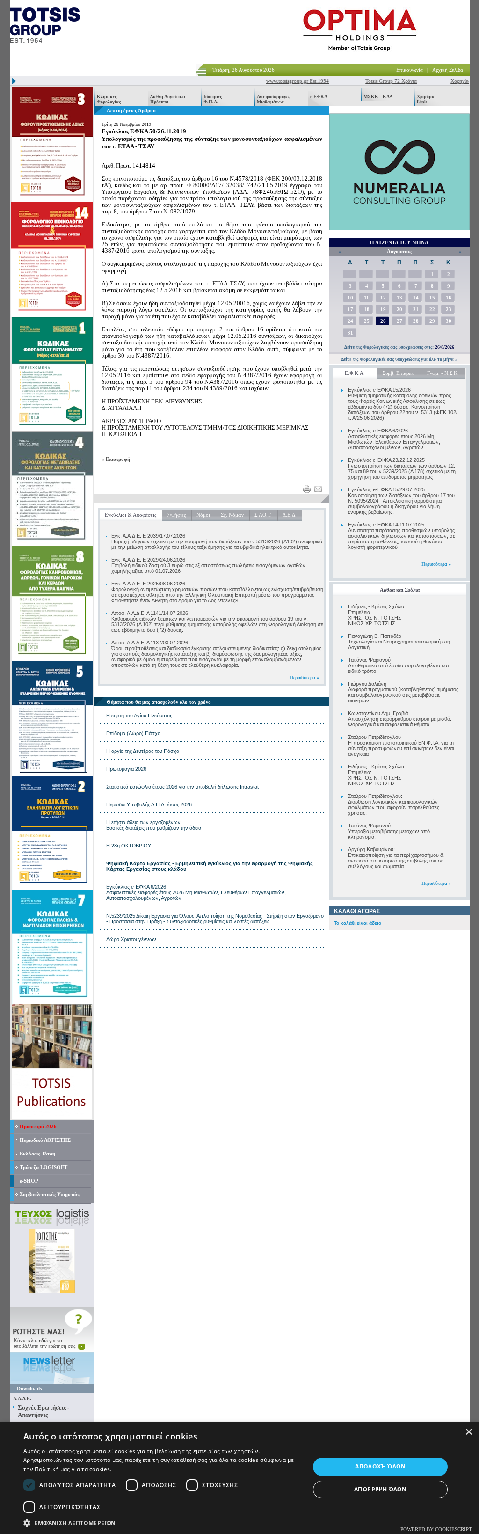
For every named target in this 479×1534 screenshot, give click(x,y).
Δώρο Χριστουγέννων (131, 939)
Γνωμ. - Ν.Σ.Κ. (443, 373)
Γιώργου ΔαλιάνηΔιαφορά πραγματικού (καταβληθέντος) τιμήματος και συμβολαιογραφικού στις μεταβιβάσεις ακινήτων (403, 692)
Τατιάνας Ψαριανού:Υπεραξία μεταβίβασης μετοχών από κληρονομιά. (389, 831)
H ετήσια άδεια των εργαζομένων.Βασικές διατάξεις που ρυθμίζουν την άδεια (153, 825)
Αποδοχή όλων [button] (380, 1466)
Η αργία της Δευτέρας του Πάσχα (142, 751)
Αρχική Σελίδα (447, 70)
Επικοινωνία (409, 70)
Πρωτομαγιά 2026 (126, 769)
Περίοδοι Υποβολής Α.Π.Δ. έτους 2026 (149, 804)
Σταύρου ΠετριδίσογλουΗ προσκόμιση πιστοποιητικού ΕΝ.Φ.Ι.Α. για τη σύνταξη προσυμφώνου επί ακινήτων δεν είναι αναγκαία (401, 745)
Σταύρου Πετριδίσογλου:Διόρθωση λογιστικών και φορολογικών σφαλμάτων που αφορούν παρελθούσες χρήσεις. (393, 804)
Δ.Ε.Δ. (290, 515)
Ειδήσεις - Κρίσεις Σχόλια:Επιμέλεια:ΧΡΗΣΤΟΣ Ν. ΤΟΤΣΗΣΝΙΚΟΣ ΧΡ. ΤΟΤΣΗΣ (377, 775)
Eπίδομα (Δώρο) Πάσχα (133, 733)
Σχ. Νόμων (232, 515)
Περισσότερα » (436, 564)
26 (383, 321)
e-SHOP (29, 1180)
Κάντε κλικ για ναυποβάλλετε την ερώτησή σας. (46, 1343)
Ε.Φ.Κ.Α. (355, 373)
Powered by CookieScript (436, 1529)
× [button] (468, 1432)
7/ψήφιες (176, 515)
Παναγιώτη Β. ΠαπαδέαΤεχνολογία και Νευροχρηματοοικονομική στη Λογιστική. (399, 641)
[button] (162, 1522)
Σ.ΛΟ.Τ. (263, 515)
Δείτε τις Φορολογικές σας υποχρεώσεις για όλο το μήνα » (399, 359)
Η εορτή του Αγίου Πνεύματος (139, 715)
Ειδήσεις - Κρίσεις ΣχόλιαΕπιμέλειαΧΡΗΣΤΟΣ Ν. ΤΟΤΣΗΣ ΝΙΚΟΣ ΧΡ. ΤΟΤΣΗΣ (376, 615)
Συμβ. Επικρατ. (399, 373)
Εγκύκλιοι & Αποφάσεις (130, 515)
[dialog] (239, 1478)
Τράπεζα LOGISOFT (43, 1167)
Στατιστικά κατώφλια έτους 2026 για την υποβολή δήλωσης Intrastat (182, 786)
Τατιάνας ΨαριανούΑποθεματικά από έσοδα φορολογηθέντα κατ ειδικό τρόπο (398, 665)
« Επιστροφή (116, 459)
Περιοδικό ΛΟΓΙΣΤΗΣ (45, 1140)
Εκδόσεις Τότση (37, 1153)
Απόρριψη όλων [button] (380, 1489)
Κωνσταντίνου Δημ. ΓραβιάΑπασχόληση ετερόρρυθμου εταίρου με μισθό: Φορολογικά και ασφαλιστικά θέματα (399, 718)
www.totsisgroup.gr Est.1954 (281, 81)
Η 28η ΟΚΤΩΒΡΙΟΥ (128, 845)
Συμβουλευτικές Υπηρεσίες (50, 1194)
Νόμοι (203, 515)
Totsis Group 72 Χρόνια (374, 81)
